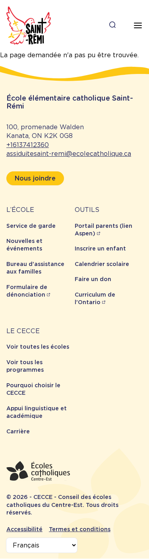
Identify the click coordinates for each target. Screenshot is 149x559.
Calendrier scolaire (102, 264)
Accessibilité (24, 529)
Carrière (18, 431)
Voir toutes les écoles (37, 347)
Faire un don (93, 279)
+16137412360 (27, 145)
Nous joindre (35, 178)
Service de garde (31, 226)
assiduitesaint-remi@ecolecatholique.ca (68, 153)
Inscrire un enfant (100, 248)
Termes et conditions (79, 529)
